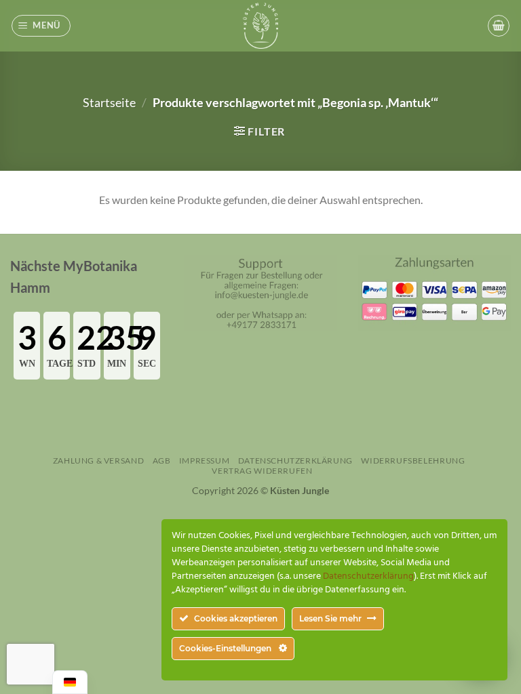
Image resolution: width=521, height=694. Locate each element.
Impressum (204, 460)
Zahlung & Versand (98, 460)
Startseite (109, 102)
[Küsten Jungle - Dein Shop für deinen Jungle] (260, 26)
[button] (41, 26)
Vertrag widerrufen (262, 471)
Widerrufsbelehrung (413, 460)
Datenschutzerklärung (295, 460)
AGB (162, 460)
